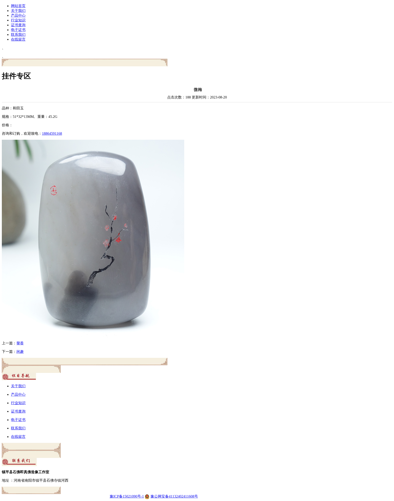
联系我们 (18, 34)
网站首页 (18, 6)
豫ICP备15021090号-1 (127, 496)
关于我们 (18, 11)
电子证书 (18, 30)
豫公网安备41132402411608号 (174, 496)
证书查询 (18, 25)
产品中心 (18, 15)
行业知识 (18, 20)
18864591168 (52, 133)
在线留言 (18, 39)
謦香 (20, 343)
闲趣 (20, 352)
